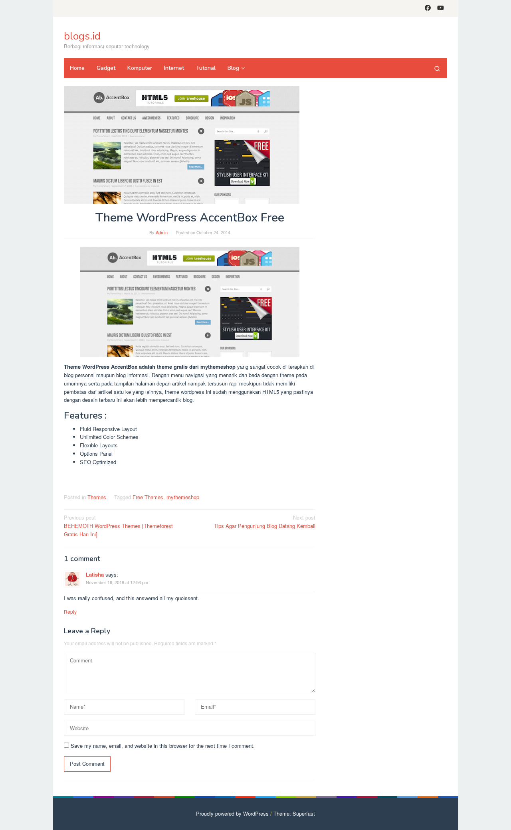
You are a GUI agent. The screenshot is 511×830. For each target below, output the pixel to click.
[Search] (437, 68)
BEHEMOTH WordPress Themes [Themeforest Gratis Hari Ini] (118, 526)
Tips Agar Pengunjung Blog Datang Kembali (264, 522)
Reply (70, 611)
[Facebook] (428, 8)
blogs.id (82, 36)
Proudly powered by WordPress (232, 813)
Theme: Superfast (294, 813)
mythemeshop (182, 497)
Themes (96, 497)
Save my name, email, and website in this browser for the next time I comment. (163, 745)
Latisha (95, 574)
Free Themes (148, 497)
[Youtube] (440, 8)
